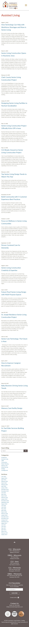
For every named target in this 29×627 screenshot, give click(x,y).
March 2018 (4, 512)
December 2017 (5, 516)
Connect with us (13, 597)
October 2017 (4, 520)
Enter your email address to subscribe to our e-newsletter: (14, 586)
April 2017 (3, 529)
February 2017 (4, 533)
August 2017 (4, 523)
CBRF (2, 460)
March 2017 (4, 531)
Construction (4, 462)
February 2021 (4, 484)
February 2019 (4, 497)
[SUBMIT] (26, 451)
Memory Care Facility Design (11, 408)
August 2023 (4, 478)
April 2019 (3, 494)
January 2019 (4, 499)
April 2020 (3, 486)
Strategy (3, 468)
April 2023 (3, 479)
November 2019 (5, 491)
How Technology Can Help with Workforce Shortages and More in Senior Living (13, 27)
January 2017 (4, 534)
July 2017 (3, 524)
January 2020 (4, 487)
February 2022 (4, 481)
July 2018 (3, 505)
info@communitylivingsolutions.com (14, 606)
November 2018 (5, 500)
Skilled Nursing (4, 467)
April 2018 (3, 510)
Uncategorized (4, 470)
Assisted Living (4, 459)
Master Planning (4, 463)
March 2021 (4, 483)
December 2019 (5, 489)
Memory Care (4, 465)
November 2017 (5, 518)
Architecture (4, 457)
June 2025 (3, 476)
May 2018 (3, 508)
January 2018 (4, 515)
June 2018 (3, 507)
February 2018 (4, 513)
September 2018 (5, 502)
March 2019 (4, 495)
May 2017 (3, 528)
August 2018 (4, 504)
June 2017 (3, 526)
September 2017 (5, 521)
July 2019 (3, 492)
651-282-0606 (16, 605)
